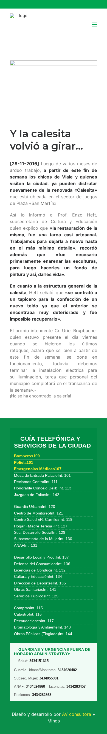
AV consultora (76, 714)
